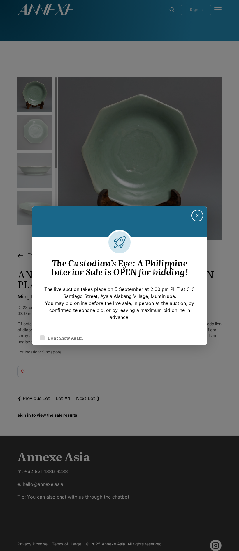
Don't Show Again (65, 338)
